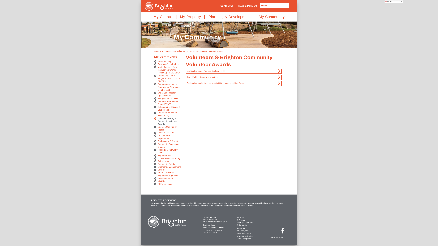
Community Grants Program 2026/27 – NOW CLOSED (169, 78)
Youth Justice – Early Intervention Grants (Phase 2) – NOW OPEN (169, 70)
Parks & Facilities (166, 133)
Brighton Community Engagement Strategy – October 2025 (169, 87)
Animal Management (244, 239)
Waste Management (244, 234)
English (389, 1)
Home (157, 51)
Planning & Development (245, 222)
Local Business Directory (169, 158)
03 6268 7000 (211, 217)
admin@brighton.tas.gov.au (217, 222)
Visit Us (161, 181)
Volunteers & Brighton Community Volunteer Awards (200, 51)
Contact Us (226, 6)
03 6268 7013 (212, 220)
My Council (240, 218)
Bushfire (162, 170)
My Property (241, 220)
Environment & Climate (168, 141)
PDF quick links (165, 184)
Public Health (164, 161)
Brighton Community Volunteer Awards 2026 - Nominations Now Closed (215, 83)
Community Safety (166, 164)
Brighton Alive (164, 155)
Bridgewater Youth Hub (168, 98)
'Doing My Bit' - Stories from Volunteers (202, 77)
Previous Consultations (168, 64)
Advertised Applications (245, 236)
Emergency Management (169, 167)
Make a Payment (247, 6)
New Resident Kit (165, 178)
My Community (168, 51)
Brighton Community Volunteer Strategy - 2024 (206, 71)
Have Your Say (164, 61)
